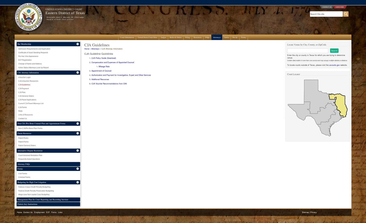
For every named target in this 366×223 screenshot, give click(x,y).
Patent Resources (24, 133)
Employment (39, 212)
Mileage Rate (104, 66)
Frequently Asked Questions (29, 159)
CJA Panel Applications (27, 100)
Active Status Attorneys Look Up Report (33, 68)
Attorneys (217, 37)
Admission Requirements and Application (34, 49)
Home (86, 48)
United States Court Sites (147, 37)
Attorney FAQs (24, 164)
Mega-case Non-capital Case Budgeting (33, 195)
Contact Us (327, 7)
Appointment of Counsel (101, 70)
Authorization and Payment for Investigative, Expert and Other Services (121, 75)
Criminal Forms (24, 177)
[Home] (29, 33)
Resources (198, 37)
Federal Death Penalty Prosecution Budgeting (36, 191)
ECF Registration (25, 60)
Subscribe (340, 7)
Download (111, 58)
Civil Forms (22, 174)
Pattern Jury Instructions (27, 204)
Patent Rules (23, 138)
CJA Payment (23, 89)
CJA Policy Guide (99, 58)
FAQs (207, 37)
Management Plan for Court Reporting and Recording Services (43, 199)
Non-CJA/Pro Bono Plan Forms (30, 128)
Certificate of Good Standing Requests (33, 53)
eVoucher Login (24, 77)
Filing (187, 37)
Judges (163, 37)
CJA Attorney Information (112, 48)
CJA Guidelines (24, 85)
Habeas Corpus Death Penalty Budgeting (34, 187)
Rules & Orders (176, 37)
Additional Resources (100, 79)
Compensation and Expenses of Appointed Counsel (113, 62)
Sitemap (305, 212)
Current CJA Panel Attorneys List (30, 103)
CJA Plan (21, 92)
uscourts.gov (334, 65)
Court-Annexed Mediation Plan (30, 155)
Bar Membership (24, 44)
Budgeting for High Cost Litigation (32, 182)
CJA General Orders (26, 96)
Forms (243, 37)
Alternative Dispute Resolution (30, 150)
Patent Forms (23, 142)
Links (60, 212)
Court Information (127, 37)
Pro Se (235, 37)
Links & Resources (25, 115)
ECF (48, 212)
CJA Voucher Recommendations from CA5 (109, 83)
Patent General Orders (27, 146)
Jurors (226, 37)
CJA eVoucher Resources (28, 81)
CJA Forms (22, 107)
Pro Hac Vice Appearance (28, 56)
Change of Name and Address (30, 64)
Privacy (313, 212)
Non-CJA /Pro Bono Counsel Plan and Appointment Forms (41, 123)
